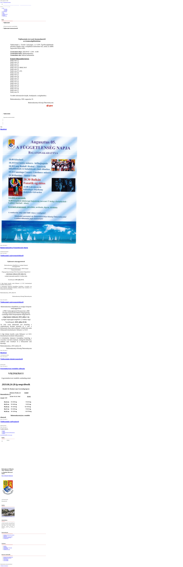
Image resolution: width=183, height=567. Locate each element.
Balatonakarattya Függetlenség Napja (14, 248)
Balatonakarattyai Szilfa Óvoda (8, 557)
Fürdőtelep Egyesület (6, 549)
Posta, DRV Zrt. (5, 558)
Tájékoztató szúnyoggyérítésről (11, 255)
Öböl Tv (1, 2)
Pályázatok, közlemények (7, 537)
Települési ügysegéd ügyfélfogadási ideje (8, 432)
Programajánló (5, 548)
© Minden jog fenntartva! (4, 565)
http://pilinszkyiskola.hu (7, 475)
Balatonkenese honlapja (7, 2)
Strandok (4, 546)
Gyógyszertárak (5, 559)
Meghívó (3, 129)
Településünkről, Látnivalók (7, 547)
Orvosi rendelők (5, 560)
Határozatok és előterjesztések (7, 536)
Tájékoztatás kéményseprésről (11, 359)
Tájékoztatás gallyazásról (9, 421)
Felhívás (3, 431)
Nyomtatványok (5, 538)
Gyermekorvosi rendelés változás (12, 368)
